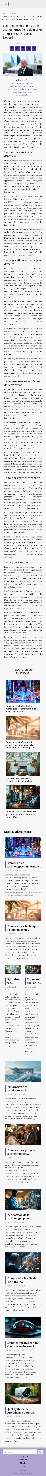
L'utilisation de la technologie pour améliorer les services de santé (23, 1220)
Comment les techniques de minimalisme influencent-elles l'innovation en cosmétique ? (20, 745)
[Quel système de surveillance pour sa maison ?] (23, 1393)
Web (23, 1467)
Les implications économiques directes (22, 86)
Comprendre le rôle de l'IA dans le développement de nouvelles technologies (22, 1283)
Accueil (4, 13)
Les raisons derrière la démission (22, 83)
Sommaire (23, 80)
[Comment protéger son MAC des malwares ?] (23, 1327)
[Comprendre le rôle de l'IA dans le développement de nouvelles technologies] (23, 1262)
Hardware (23, 1460)
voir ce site (15, 375)
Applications (23, 1456)
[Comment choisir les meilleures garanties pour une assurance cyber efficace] (23, 797)
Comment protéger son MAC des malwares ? (22, 1344)
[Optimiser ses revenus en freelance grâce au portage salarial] (23, 764)
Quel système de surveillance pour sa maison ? (20, 1412)
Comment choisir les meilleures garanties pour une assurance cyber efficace (21, 814)
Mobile (23, 1463)
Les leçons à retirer (22, 95)
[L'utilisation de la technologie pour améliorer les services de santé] (23, 1199)
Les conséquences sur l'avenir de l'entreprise (22, 89)
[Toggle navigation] (6, 4)
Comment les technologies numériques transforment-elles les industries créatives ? (23, 709)
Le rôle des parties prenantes (22, 92)
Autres (13, 13)
